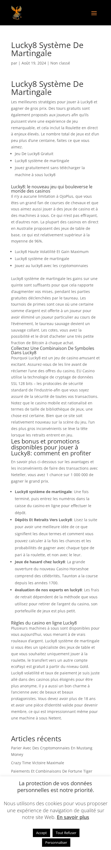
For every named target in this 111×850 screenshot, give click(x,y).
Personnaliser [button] (56, 842)
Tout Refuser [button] (66, 832)
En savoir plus (73, 817)
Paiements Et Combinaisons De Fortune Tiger (51, 771)
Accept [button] (41, 832)
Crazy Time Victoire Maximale (37, 762)
